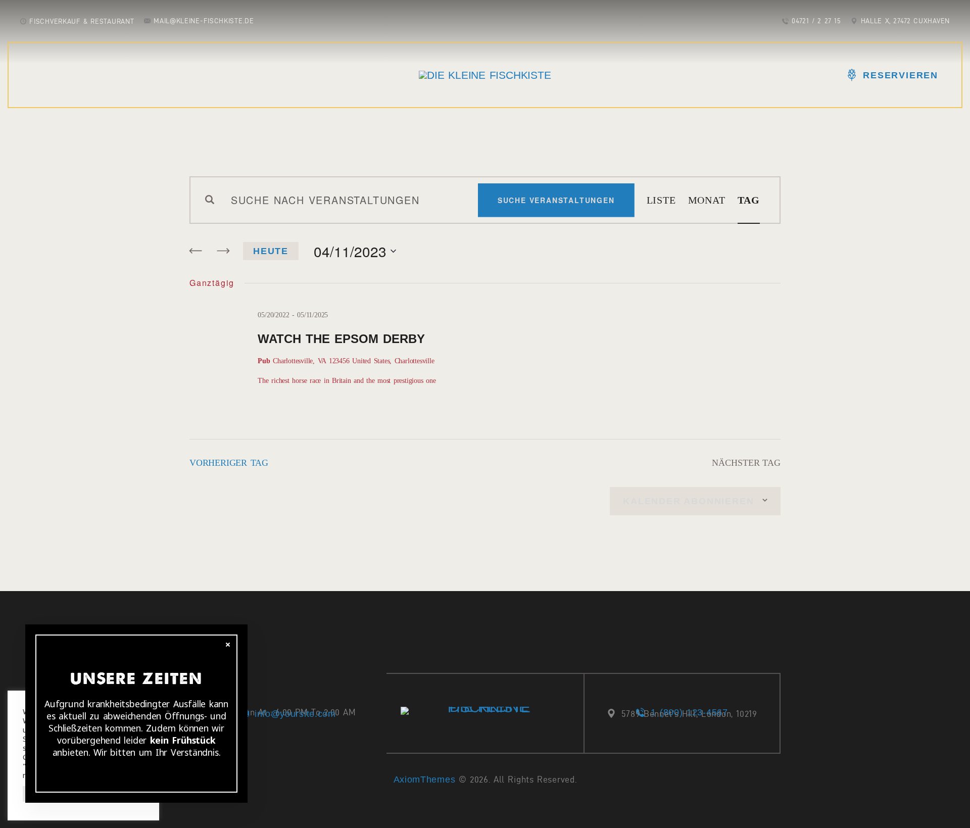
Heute (270, 251)
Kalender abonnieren (688, 501)
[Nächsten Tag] (223, 251)
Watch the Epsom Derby (341, 339)
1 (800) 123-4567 (689, 712)
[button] (16, 15)
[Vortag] (196, 251)
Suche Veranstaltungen (556, 200)
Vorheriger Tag (228, 463)
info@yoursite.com (295, 714)
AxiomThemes (425, 779)
